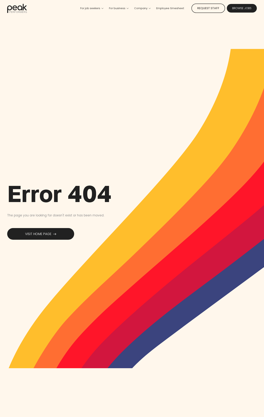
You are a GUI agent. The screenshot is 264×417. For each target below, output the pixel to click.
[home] (17, 8)
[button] (92, 8)
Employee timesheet (170, 8)
